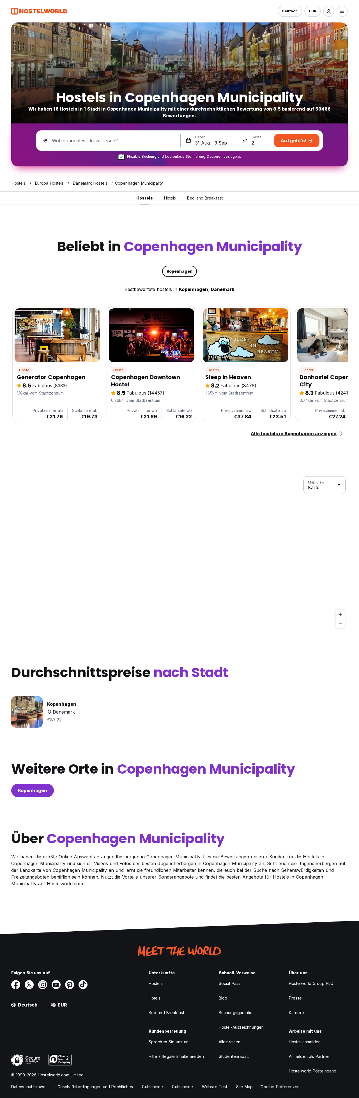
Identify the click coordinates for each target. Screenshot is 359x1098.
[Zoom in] (340, 614)
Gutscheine (152, 1086)
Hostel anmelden (305, 1041)
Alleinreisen (229, 1041)
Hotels (155, 998)
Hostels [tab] (144, 198)
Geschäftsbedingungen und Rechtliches (95, 1086)
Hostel (24, 370)
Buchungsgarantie (236, 1012)
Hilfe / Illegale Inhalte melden (176, 1056)
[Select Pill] (328, 11)
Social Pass (229, 983)
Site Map (244, 1086)
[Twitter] (29, 984)
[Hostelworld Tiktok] (83, 984)
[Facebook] (15, 984)
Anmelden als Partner (309, 1056)
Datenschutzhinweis (30, 1086)
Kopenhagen (32, 790)
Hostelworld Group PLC (311, 983)
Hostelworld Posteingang (312, 1071)
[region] (179, 552)
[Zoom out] (340, 623)
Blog (223, 998)
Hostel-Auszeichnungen (241, 1027)
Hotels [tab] (170, 198)
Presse (295, 998)
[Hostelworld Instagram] (42, 984)
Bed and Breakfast (166, 1012)
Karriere (296, 1012)
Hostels (156, 983)
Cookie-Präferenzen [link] (280, 1086)
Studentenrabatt (234, 1056)
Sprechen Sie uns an (168, 1041)
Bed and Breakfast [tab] (205, 198)
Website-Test (214, 1086)
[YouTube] (56, 984)
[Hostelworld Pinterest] (69, 984)
